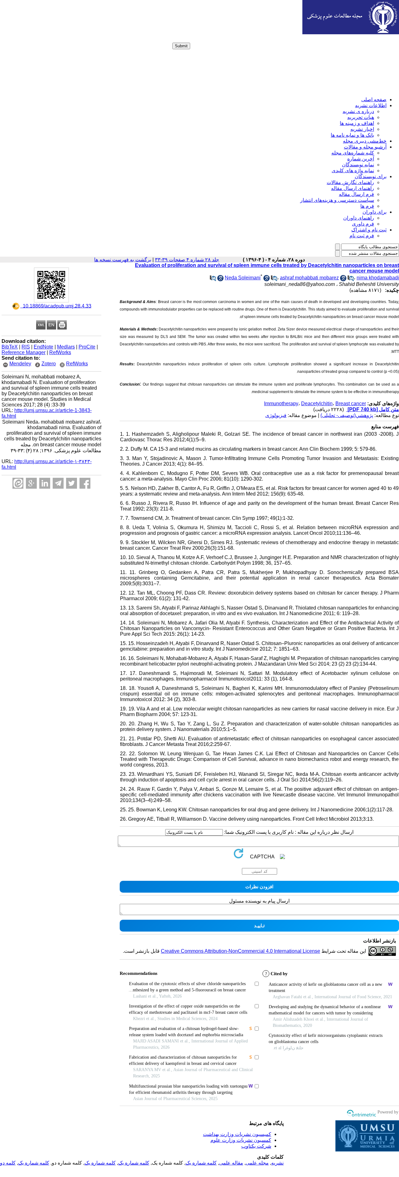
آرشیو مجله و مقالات (365, 146)
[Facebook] (84, 483)
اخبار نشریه (362, 129)
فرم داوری (363, 223)
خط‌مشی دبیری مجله (365, 141)
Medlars (66, 346)
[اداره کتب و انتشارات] (350, 32)
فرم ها (367, 206)
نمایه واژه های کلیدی (353, 170)
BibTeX (10, 346)
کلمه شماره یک (201, 1162)
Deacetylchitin (317, 403)
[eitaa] (17, 483)
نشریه (277, 1162)
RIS (26, 346)
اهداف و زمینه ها (357, 123)
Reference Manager (24, 352)
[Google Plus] (31, 483)
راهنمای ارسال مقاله (352, 188)
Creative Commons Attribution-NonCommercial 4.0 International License (240, 951)
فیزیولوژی (275, 415)
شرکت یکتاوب (256, 1146)
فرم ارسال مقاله (356, 194)
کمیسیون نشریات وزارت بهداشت (237, 1134)
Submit (181, 46)
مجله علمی (257, 1162)
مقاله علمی (231, 1162)
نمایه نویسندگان (358, 164)
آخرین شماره (360, 158)
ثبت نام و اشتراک (369, 229)
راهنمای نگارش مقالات (350, 182)
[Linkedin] (44, 483)
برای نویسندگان (371, 176)
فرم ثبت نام (361, 235)
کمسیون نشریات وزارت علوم (240, 1140)
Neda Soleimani (243, 277)
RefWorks (60, 352)
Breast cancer (350, 403)
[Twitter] (71, 483)
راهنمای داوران (358, 218)
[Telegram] (58, 483)
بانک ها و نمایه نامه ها (352, 135)
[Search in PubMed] (274, 279)
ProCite (87, 346)
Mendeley (20, 363)
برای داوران (375, 212)
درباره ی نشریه (358, 111)
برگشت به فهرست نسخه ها (122, 259)
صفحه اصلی (374, 99)
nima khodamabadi (378, 277)
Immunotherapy (281, 403)
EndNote (43, 346)
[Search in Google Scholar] (266, 279)
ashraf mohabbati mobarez (309, 277)
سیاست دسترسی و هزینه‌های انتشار (337, 200)
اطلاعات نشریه (371, 105)
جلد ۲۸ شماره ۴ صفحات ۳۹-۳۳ (187, 259)
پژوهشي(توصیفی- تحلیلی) (346, 415)
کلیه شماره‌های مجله (352, 152)
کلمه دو (8, 1162)
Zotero (48, 363)
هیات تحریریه (360, 117)
